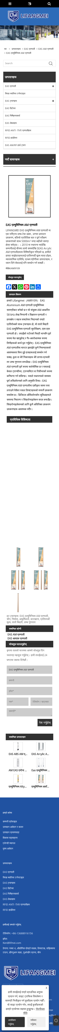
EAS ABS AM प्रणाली (19, 754)
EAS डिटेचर (10, 108)
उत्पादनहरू (16, 48)
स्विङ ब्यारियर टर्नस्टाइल (15, 93)
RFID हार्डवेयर (11, 137)
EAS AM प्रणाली (45, 48)
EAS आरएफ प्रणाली (17, 638)
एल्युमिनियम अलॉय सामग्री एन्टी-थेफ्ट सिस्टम (41, 786)
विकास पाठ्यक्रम (10, 837)
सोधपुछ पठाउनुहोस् (14, 277)
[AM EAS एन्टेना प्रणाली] (18, 762)
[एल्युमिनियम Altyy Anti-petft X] (18, 778)
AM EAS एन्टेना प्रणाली (19, 770)
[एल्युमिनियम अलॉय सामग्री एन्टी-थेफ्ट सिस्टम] (40, 778)
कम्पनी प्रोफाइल (10, 821)
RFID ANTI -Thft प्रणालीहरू (18, 130)
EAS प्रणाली (29, 48)
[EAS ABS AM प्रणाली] (18, 746)
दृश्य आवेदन (8, 848)
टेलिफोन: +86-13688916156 (18, 933)
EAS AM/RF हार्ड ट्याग (15, 145)
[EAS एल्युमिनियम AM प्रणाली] (29, 196)
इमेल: (5, 938)
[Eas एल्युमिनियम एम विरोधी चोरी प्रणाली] (40, 762)
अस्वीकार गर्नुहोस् (12, 1022)
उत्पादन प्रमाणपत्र (11, 832)
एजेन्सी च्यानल (9, 843)
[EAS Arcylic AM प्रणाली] (40, 746)
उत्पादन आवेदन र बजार (13, 826)
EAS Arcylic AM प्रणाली (41, 754)
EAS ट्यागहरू (11, 100)
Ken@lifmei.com (12, 942)
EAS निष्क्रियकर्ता (12, 115)
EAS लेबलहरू (11, 122)
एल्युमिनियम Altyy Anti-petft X (19, 786)
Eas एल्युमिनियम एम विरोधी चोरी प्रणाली (41, 770)
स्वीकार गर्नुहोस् (33, 1022)
